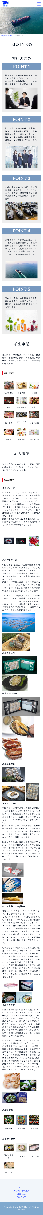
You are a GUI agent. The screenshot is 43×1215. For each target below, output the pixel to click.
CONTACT (21, 1197)
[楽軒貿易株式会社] (5, 4)
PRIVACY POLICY (21, 1191)
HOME (21, 1187)
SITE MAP (21, 1194)
